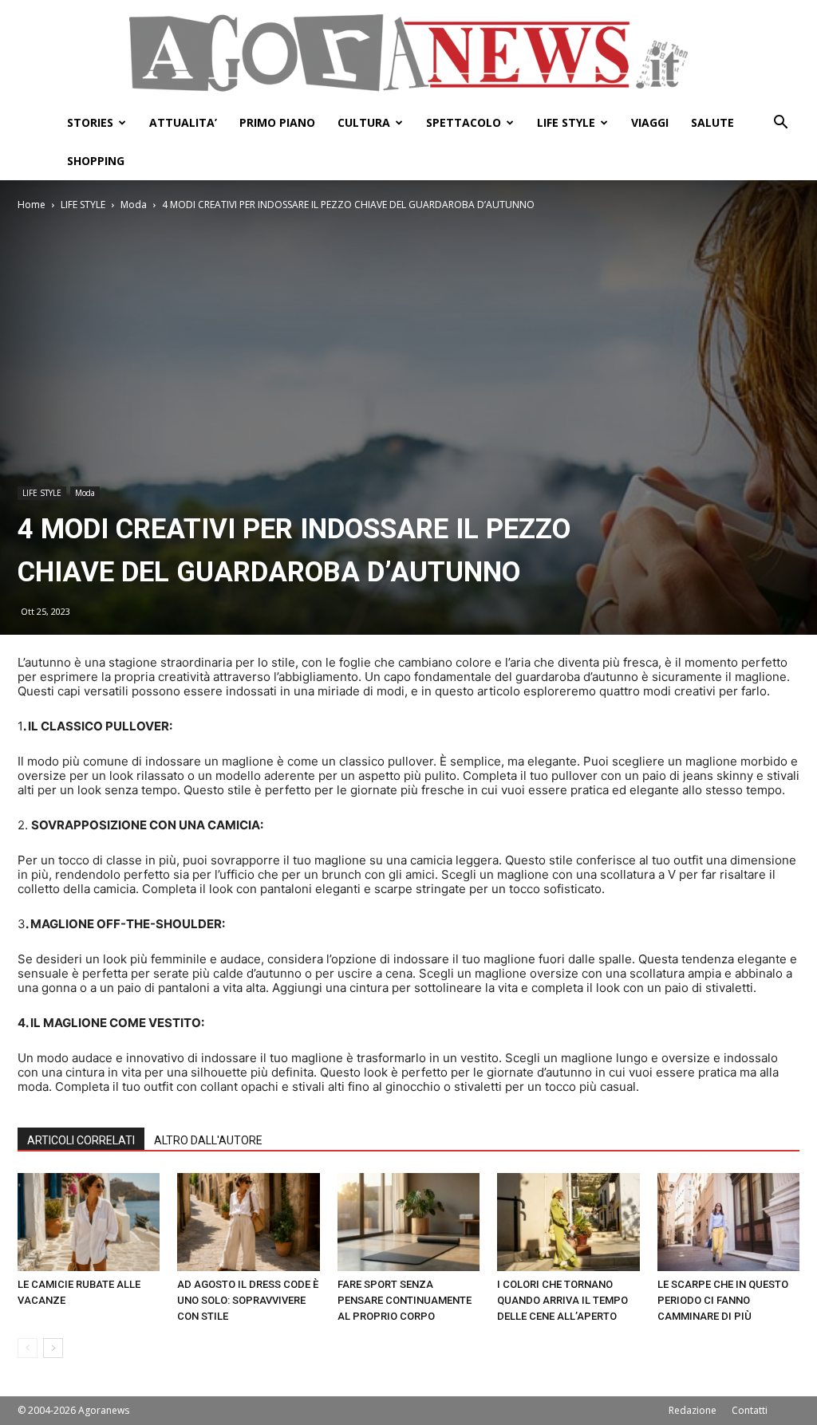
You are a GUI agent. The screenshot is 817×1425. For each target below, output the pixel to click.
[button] (780, 124)
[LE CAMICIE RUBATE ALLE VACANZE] (89, 1222)
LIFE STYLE (566, 122)
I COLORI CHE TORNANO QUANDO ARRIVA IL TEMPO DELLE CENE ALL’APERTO (562, 1300)
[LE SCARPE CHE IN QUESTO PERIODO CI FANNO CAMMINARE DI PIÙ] (728, 1222)
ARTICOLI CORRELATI (81, 1140)
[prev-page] (27, 1348)
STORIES (90, 122)
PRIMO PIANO (277, 122)
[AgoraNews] (408, 53)
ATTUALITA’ (183, 122)
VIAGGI (650, 122)
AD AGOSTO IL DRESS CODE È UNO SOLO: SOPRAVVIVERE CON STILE (247, 1300)
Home (31, 204)
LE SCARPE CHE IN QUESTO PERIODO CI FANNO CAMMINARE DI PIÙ (722, 1300)
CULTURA (363, 122)
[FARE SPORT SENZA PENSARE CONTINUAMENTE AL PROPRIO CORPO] (408, 1222)
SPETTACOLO (463, 122)
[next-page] (53, 1348)
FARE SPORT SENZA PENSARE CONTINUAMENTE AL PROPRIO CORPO (404, 1300)
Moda (133, 204)
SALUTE (712, 122)
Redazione (692, 1410)
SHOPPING (95, 160)
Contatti (750, 1410)
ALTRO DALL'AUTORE (208, 1140)
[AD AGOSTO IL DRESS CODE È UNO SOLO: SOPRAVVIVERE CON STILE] (248, 1222)
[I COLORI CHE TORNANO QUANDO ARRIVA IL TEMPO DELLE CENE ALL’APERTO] (568, 1222)
